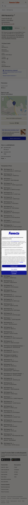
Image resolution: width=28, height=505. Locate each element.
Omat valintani (14, 269)
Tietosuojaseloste (14, 271)
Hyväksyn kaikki (14, 266)
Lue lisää (21, 262)
